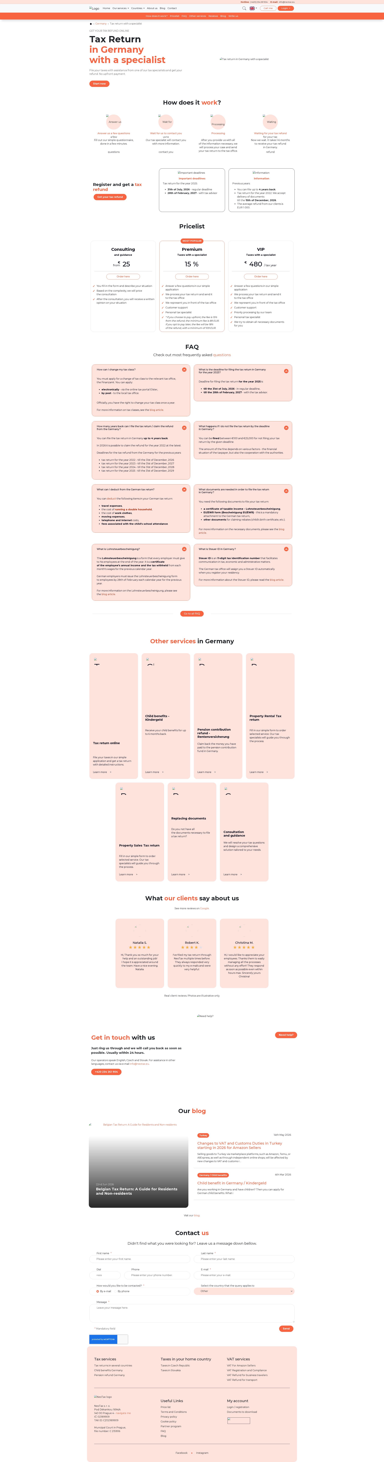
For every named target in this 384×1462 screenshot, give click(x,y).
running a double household (133, 509)
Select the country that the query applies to (227, 1285)
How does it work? (157, 16)
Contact (172, 8)
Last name (207, 1253)
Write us (233, 16)
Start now (99, 83)
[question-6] (286, 491)
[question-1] (184, 369)
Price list (166, 1407)
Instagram (202, 1452)
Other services (197, 16)
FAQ (184, 16)
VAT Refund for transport (242, 1380)
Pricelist (174, 16)
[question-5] (184, 489)
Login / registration (238, 1407)
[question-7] (184, 549)
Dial (99, 1269)
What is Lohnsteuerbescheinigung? (118, 549)
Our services (119, 8)
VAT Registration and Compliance (247, 1370)
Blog (162, 8)
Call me (268, 8)
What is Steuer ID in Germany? (217, 549)
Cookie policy (168, 1421)
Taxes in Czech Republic (175, 1365)
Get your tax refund (110, 197)
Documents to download (242, 1412)
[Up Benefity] (239, 1419)
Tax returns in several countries (113, 1365)
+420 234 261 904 (106, 1071)
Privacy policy (169, 1416)
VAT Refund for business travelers (247, 1375)
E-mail (204, 1269)
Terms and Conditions (174, 1412)
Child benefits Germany (108, 1370)
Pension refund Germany (109, 1375)
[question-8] (286, 549)
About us (152, 8)
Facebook (182, 1452)
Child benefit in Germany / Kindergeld (231, 1183)
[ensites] (90, 23)
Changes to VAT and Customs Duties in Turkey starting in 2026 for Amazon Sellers (239, 1145)
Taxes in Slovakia (171, 1370)
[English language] (253, 8)
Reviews (213, 16)
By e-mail (105, 1291)
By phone (123, 1291)
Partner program (171, 1426)
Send (286, 1328)
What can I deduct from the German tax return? (125, 489)
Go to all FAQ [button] (192, 613)
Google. (204, 908)
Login (284, 8)
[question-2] (286, 371)
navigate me (123, 1413)
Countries (137, 8)
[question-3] (184, 428)
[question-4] (286, 428)
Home (106, 8)
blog (197, 1215)
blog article (156, 410)
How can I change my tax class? (116, 369)
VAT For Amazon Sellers (241, 1365)
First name (103, 1253)
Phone (135, 1269)
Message (102, 1302)
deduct (111, 498)
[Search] (244, 8)
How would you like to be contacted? (119, 1285)
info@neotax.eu (139, 1063)
